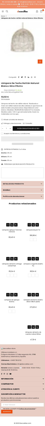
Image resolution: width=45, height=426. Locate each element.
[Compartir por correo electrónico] (35, 77)
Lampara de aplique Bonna (11, 301)
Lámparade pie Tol (33, 230)
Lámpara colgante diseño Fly (33, 265)
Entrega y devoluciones (12, 123)
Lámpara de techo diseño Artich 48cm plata (33, 301)
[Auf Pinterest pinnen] (25, 77)
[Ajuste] (37, 11)
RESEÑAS (6, 190)
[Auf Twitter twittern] (22, 77)
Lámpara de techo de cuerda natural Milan (33, 333)
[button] (22, 138)
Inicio (3, 16)
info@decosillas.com (28, 2)
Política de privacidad (27, 409)
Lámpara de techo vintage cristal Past (12, 265)
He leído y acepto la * (19, 409)
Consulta (28, 123)
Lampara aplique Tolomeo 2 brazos (12, 231)
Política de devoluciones (13, 196)
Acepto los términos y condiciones (17, 134)
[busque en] (7, 11)
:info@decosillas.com (25, 364)
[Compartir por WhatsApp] (32, 77)
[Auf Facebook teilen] (19, 77)
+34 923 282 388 (10, 2)
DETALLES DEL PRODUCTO (13, 184)
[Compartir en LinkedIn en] (28, 77)
